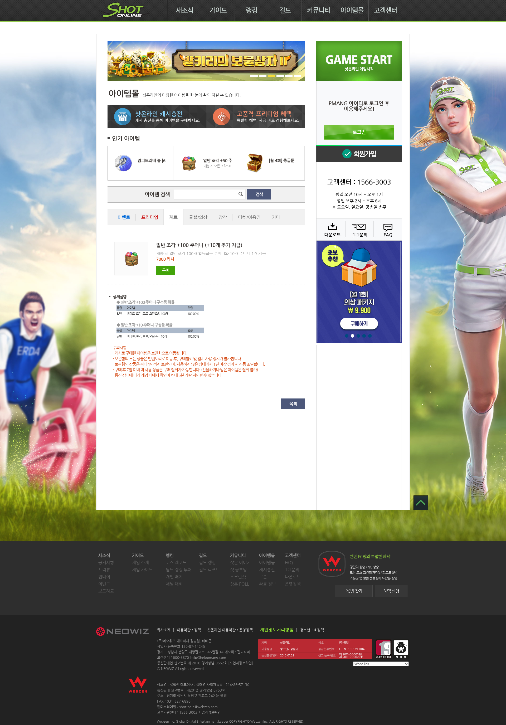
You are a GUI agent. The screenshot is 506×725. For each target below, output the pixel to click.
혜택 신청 (391, 590)
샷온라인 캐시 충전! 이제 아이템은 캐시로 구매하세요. (157, 116)
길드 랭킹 (207, 562)
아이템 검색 (157, 194)
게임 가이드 (142, 569)
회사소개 (164, 630)
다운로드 (331, 229)
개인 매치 (174, 576)
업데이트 (106, 576)
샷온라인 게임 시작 (359, 61)
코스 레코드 (176, 562)
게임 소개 (140, 562)
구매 (165, 270)
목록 (293, 403)
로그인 (359, 132)
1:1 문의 (359, 229)
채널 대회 (174, 583)
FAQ (387, 229)
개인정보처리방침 (277, 629)
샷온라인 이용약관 (221, 630)
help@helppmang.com (208, 657)
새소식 (184, 10)
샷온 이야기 (240, 562)
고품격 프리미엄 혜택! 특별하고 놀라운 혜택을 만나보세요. (255, 116)
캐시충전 (267, 569)
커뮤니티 (318, 10)
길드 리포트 (209, 569)
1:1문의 (292, 569)
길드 (285, 10)
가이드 (218, 10)
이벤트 (104, 583)
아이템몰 (352, 10)
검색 (259, 194)
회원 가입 (359, 153)
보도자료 (106, 590)
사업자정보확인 (241, 663)
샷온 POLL (239, 583)
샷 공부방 (238, 569)
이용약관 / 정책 (189, 630)
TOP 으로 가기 (420, 502)
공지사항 (106, 562)
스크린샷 (238, 576)
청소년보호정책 (312, 630)
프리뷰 (104, 569)
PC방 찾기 (354, 590)
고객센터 (385, 10)
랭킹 (251, 10)
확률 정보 (267, 583)
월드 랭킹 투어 (179, 569)
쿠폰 (263, 576)
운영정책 (293, 583)
